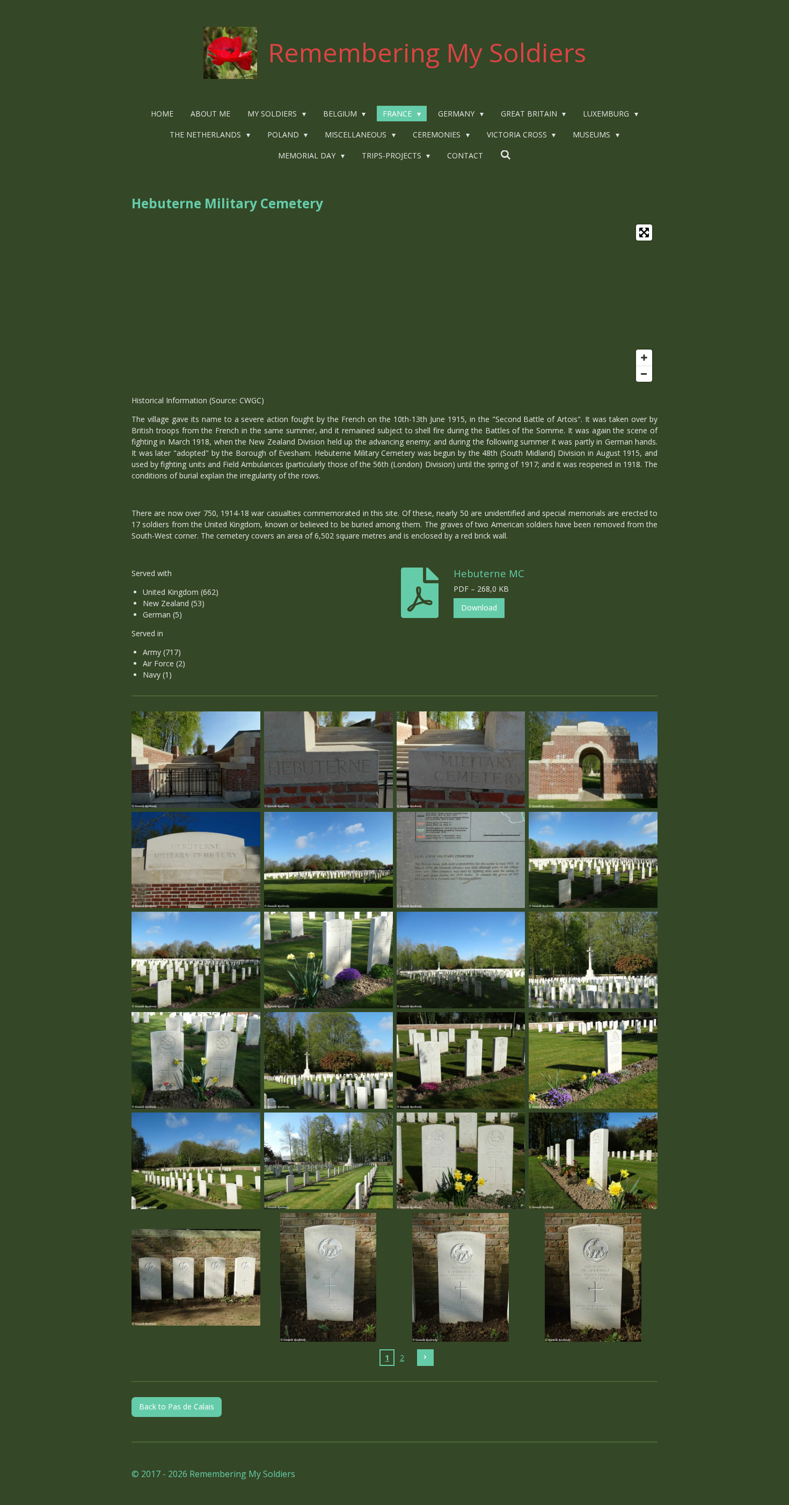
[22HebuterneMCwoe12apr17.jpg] (196, 1277)
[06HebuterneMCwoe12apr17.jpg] (328, 860)
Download (479, 607)
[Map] (395, 303)
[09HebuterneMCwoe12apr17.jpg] (196, 960)
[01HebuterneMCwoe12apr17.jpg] (196, 759)
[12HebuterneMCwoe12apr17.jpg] (460, 960)
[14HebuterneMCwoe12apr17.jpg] (196, 1060)
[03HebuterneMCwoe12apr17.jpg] (460, 759)
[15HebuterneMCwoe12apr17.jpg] (328, 1060)
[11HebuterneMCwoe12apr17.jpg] (328, 960)
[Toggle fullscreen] (644, 232)
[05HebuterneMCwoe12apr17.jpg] (196, 860)
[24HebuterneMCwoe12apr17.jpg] (460, 1277)
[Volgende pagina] (425, 1357)
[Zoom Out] (644, 374)
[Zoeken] (505, 155)
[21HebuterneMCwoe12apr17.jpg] (593, 1161)
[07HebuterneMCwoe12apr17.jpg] (460, 860)
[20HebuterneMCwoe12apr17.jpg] (460, 1161)
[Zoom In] (644, 358)
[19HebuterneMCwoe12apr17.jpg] (328, 1161)
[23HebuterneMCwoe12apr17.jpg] (328, 1277)
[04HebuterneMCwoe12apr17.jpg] (593, 759)
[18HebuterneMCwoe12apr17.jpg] (196, 1161)
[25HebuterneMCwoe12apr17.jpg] (593, 1277)
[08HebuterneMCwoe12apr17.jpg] (593, 860)
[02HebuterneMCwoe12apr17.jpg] (328, 759)
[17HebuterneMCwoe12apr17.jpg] (593, 1060)
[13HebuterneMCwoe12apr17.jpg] (593, 960)
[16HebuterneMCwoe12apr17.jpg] (460, 1060)
